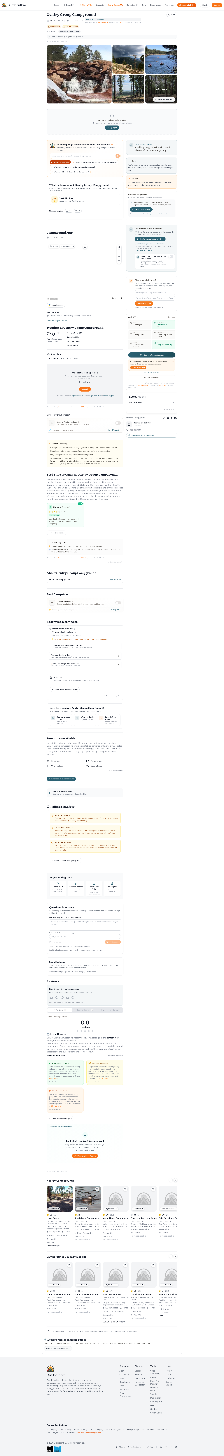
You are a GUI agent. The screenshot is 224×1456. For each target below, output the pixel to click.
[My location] (119, 247)
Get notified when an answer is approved (67, 933)
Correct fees (169, 409)
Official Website (153, 373)
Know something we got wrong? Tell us (67, 37)
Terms (169, 1374)
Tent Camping (65, 1429)
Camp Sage (140, 1378)
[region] (85, 272)
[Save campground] (69, 1189)
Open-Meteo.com (103, 22)
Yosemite (150, 1429)
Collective (124, 1374)
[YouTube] (161, 1447)
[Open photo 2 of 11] (128, 59)
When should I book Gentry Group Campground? (71, 172)
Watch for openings (61, 162)
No (79, 211)
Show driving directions (57, 321)
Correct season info (116, 562)
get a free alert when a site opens (161, 214)
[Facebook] (171, 1447)
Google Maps (57, 305)
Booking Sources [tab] (85, 1010)
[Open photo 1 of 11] (79, 74)
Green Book (156, 1413)
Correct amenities (116, 771)
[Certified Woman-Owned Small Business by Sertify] (57, 1449)
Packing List (155, 1398)
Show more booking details (66, 689)
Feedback (124, 1389)
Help (121, 1386)
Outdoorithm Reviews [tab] (110, 1010)
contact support (108, 396)
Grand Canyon (52, 1433)
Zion (63, 1433)
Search (57, 5)
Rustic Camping (80, 1429)
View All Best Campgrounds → (90, 1433)
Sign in (205, 5)
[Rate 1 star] (50, 511)
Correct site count (153, 383)
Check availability (142, 209)
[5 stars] (73, 997)
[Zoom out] (119, 256)
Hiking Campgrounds (135, 1429)
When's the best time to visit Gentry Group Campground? (74, 167)
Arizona (71, 1331)
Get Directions (153, 378)
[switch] (170, 256)
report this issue (77, 396)
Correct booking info (113, 696)
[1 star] (51, 997)
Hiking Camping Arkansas (70, 31)
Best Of (69, 5)
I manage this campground (142, 435)
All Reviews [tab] (59, 1010)
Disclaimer (170, 1378)
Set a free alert (139, 367)
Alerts (153, 1377)
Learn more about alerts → (144, 250)
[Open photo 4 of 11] (128, 89)
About (122, 1371)
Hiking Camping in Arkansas (58, 1349)
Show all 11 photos (165, 99)
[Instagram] (166, 1447)
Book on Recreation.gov (154, 355)
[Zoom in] (119, 251)
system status (96, 396)
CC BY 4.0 (121, 22)
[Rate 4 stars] (57, 511)
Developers (124, 1382)
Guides (153, 1409)
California (71, 1433)
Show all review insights (61, 1118)
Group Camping (96, 1429)
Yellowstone (162, 1429)
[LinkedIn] (176, 1447)
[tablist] (85, 1010)
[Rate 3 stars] (54, 511)
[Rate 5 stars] (59, 511)
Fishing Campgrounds (115, 1429)
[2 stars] (56, 997)
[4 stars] (67, 997)
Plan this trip (142, 303)
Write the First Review (86, 1156)
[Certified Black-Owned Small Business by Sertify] (50, 1449)
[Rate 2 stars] (52, 511)
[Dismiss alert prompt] (173, 361)
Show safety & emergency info (67, 861)
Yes (70, 211)
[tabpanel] (85, 1089)
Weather (154, 1394)
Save (173, 15)
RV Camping (52, 1429)
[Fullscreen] (119, 261)
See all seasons (57, 533)
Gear (152, 1405)
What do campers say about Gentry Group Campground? (96, 162)
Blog (121, 1378)
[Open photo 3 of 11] (161, 59)
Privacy (169, 1371)
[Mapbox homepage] (52, 299)
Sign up (217, 5)
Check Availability (186, 5)
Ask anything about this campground (65, 917)
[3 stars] (62, 997)
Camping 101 (156, 1402)
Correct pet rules (168, 383)
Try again (113, 128)
